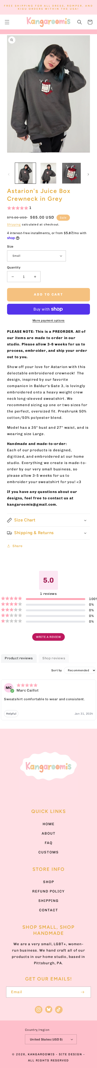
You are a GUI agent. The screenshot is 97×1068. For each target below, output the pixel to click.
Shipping (14, 224)
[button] (7, 22)
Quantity (13, 267)
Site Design (70, 1054)
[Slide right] (88, 174)
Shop (48, 882)
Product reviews (19, 658)
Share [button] (17, 546)
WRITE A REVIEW (48, 637)
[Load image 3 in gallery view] (71, 173)
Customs (48, 852)
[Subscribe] (82, 992)
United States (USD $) (46, 1039)
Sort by (56, 670)
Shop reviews (53, 658)
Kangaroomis (41, 1054)
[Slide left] (9, 174)
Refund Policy (48, 891)
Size (10, 246)
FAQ (49, 843)
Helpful (11, 713)
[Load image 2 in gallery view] (48, 173)
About (49, 833)
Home (49, 824)
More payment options (48, 320)
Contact (48, 910)
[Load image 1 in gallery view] (25, 173)
